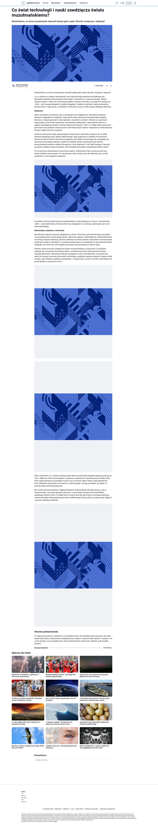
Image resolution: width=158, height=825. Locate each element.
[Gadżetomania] (35, 3)
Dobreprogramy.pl (70, 3)
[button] (122, 3)
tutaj (55, 821)
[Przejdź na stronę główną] (23, 4)
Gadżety (23, 795)
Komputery (24, 797)
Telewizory (23, 801)
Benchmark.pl (56, 3)
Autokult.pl (84, 3)
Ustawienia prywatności (107, 809)
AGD (22, 799)
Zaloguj (129, 3)
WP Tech (45, 3)
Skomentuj (99, 86)
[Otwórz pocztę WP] (116, 3)
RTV (22, 793)
